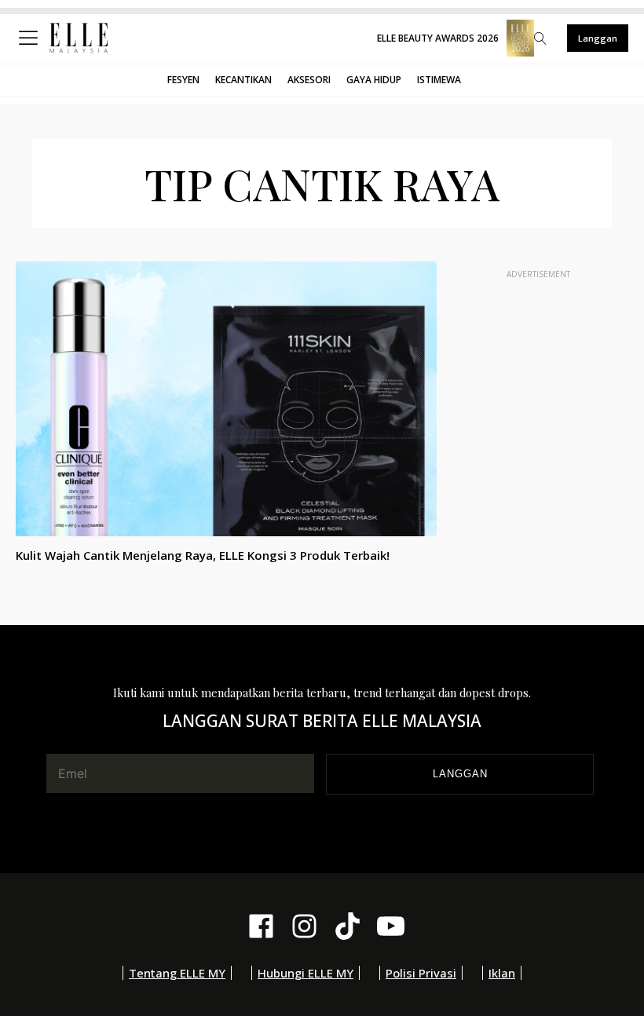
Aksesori (309, 79)
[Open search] (540, 38)
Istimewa (439, 79)
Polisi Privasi (421, 973)
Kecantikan (243, 79)
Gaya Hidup (373, 79)
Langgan (597, 38)
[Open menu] (31, 38)
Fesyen (183, 79)
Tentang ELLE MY (177, 973)
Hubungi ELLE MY (305, 973)
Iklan (501, 973)
